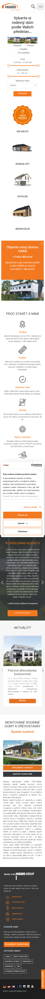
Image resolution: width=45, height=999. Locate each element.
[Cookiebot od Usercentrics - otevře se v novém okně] (31, 465)
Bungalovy (17, 897)
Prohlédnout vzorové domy (16, 944)
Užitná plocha (22, 70)
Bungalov (17, 46)
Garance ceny (22, 387)
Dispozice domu (22, 81)
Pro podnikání (23, 53)
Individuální (17, 914)
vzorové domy (12, 821)
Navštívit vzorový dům (22, 774)
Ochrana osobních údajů (15, 971)
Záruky (22, 410)
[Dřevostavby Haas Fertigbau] (11, 7)
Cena (22, 59)
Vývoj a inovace (22, 437)
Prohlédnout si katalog (22, 768)
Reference (9, 966)
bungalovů (25, 792)
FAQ (18, 966)
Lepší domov (17, 919)
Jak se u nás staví (20, 956)
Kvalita (22, 358)
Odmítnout (22, 531)
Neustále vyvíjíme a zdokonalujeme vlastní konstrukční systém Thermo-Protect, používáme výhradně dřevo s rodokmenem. (22, 444)
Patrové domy (18, 902)
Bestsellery (18, 908)
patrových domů (35, 787)
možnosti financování (18, 850)
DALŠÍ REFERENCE (22, 613)
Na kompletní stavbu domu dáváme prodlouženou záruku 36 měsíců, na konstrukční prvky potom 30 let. (22, 417)
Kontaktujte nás (12, 961)
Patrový (30, 46)
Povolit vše (22, 515)
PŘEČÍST (22, 701)
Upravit (21, 523)
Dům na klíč (27, 961)
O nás (7, 956)
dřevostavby (16, 798)
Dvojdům (23, 49)
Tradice (22, 332)
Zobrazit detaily (30, 507)
